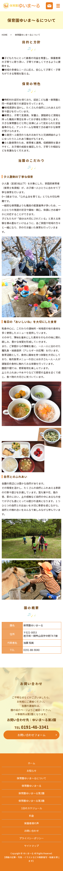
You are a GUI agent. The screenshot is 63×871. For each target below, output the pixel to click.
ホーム (31, 763)
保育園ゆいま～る (31, 785)
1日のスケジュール (31, 808)
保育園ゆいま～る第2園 (31, 793)
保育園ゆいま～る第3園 (31, 800)
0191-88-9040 (31, 650)
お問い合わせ (31, 830)
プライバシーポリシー (31, 838)
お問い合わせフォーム (32, 735)
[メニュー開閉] (58, 6)
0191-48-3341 (35, 727)
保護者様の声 (31, 823)
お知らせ (31, 770)
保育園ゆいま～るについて (31, 778)
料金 (31, 815)
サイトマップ (31, 845)
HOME (5, 34)
